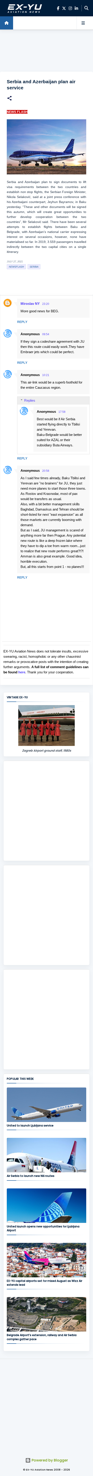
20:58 (45, 470)
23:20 (45, 303)
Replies (29, 400)
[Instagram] (70, 8)
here (21, 672)
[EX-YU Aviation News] (24, 8)
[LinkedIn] (76, 8)
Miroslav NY (30, 303)
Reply (22, 322)
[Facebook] (58, 8)
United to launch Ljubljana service (30, 1125)
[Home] (6, 22)
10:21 (45, 375)
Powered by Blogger (49, 1460)
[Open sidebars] (83, 22)
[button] (9, 98)
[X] (64, 8)
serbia (34, 266)
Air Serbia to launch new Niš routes (30, 1176)
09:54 (45, 334)
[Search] (86, 8)
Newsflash (16, 266)
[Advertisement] (46, 51)
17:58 (61, 411)
